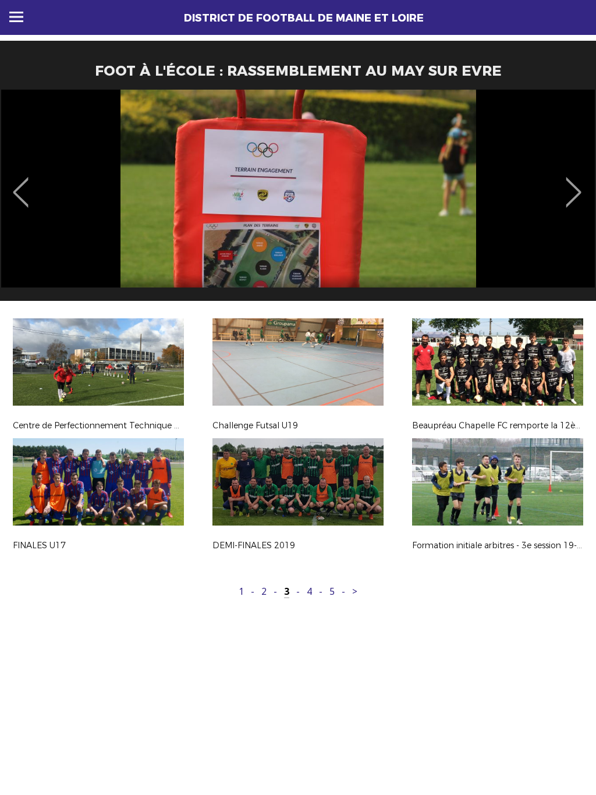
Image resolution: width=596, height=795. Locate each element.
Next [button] (573, 184)
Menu (16, 16)
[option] (298, 200)
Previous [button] (20, 184)
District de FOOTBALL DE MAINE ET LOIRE (304, 18)
